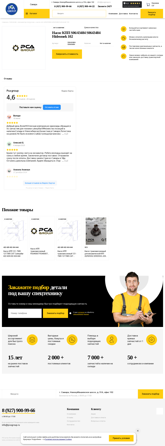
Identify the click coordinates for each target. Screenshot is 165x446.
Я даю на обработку (83, 313)
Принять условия (121, 438)
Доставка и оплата (98, 418)
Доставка (123, 14)
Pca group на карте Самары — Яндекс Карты (40, 188)
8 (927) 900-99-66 (62, 6)
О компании (71, 414)
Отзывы (8, 78)
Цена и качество (91, 27)
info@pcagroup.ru (104, 2)
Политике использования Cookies (58, 439)
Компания (113, 14)
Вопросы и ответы (98, 421)
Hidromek (13, 22)
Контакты (133, 14)
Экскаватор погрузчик (26, 22)
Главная (5, 22)
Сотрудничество (73, 421)
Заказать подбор (152, 13)
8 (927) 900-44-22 (85, 6)
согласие (81, 312)
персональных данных (81, 314)
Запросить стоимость (67, 54)
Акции (93, 414)
